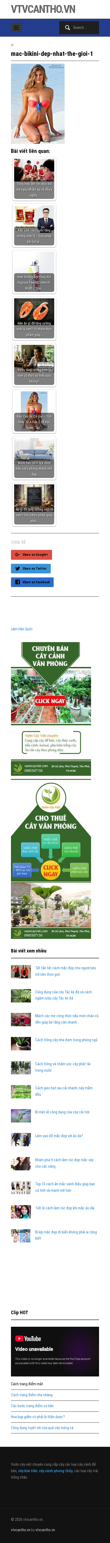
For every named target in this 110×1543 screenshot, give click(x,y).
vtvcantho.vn (43, 9)
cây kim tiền (27, 1471)
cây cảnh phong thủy (56, 1471)
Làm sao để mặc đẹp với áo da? (59, 1136)
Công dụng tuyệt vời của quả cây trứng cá (42, 1428)
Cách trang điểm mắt (27, 1384)
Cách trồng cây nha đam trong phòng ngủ (66, 1040)
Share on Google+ (35, 555)
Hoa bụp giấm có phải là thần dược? (38, 1417)
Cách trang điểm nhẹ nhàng (32, 1395)
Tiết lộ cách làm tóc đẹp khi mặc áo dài (65, 1208)
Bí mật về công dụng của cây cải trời (62, 1112)
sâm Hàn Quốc (22, 629)
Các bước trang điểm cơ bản (32, 1406)
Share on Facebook (36, 582)
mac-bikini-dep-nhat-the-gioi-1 (52, 53)
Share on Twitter (34, 568)
